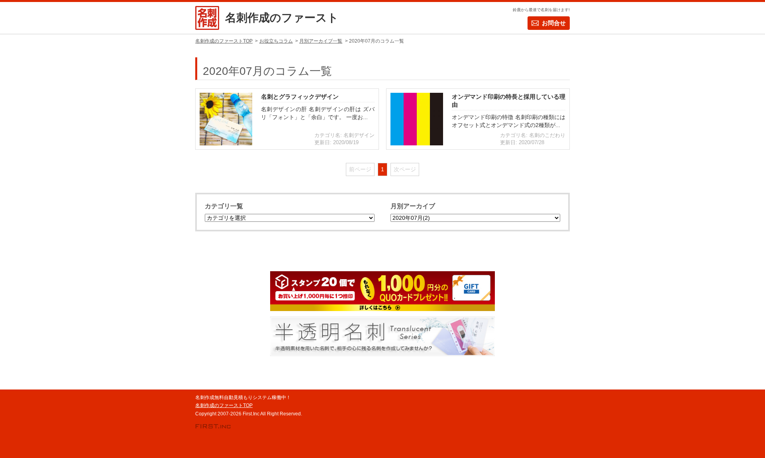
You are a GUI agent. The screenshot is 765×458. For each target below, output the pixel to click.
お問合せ (554, 23)
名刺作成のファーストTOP (224, 405)
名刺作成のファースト (282, 18)
